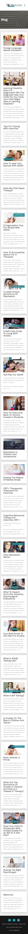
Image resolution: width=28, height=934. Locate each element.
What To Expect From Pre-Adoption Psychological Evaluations (13, 595)
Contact (20, 927)
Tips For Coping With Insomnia (11, 127)
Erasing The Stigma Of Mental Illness (13, 478)
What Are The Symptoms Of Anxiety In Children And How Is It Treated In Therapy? (13, 787)
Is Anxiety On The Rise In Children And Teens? (13, 720)
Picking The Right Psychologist (12, 871)
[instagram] (14, 920)
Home (7, 927)
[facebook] (9, 920)
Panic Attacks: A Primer (11, 758)
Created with (14, 930)
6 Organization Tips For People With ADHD (13, 227)
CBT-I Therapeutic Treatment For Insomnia (12, 490)
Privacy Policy (12, 927)
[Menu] (24, 5)
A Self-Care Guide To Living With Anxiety (12, 333)
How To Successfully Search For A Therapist (14, 254)
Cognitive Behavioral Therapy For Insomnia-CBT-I (13, 517)
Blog (17, 927)
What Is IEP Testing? (13, 695)
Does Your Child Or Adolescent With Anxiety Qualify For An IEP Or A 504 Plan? (13, 830)
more (22, 64)
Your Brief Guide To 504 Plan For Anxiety (13, 634)
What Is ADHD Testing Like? (10, 659)
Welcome (8, 895)
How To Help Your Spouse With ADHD (13, 164)
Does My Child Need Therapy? (13, 189)
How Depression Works (11, 556)
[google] (18, 920)
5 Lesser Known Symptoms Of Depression (11, 294)
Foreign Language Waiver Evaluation (12, 49)
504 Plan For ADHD (13, 374)
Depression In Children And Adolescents (10, 454)
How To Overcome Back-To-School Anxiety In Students (13, 414)
